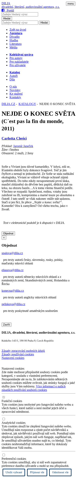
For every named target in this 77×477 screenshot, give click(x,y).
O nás (13, 86)
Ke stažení (16, 93)
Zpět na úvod (17, 29)
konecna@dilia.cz (13, 290)
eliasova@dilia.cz (12, 270)
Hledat (6, 18)
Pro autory (16, 58)
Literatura (15, 43)
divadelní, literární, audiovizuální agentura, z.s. (31, 7)
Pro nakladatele (19, 61)
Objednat (8, 233)
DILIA (6, 3)
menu (71, 3)
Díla (12, 79)
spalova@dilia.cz (12, 253)
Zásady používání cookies (18, 354)
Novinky (15, 90)
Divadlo (14, 36)
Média (13, 47)
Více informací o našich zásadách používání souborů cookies (34, 388)
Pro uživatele (17, 65)
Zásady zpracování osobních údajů (23, 350)
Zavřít (6, 324)
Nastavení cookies (13, 358)
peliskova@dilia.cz (13, 304)
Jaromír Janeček (23, 146)
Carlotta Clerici (14, 138)
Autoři (13, 76)
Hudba (13, 40)
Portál (9, 10)
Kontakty (15, 97)
